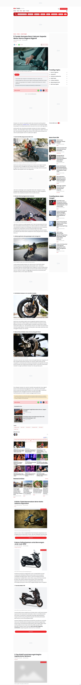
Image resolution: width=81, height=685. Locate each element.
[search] (58, 9)
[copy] (46, 90)
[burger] (67, 10)
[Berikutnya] (48, 486)
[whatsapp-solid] (38, 90)
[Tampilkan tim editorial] (47, 434)
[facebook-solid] (41, 90)
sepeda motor (26, 124)
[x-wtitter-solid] (43, 90)
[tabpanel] (31, 82)
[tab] (17, 75)
